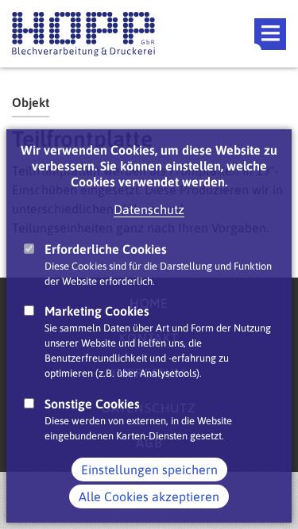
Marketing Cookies (97, 311)
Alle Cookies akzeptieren (149, 496)
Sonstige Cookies (92, 404)
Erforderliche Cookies (106, 249)
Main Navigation (270, 34)
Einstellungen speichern (149, 469)
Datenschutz (149, 209)
